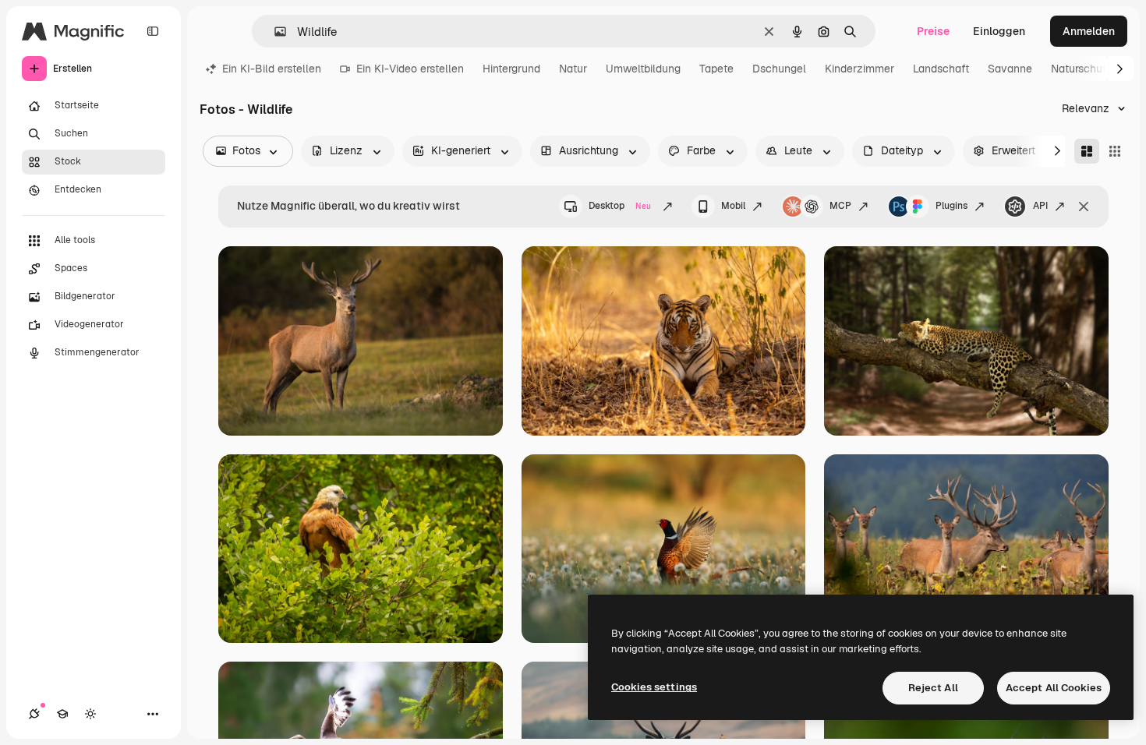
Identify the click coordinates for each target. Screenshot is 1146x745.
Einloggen (999, 31)
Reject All (933, 687)
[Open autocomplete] (274, 31)
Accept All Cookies (1054, 687)
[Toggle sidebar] (152, 31)
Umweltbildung (643, 69)
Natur (573, 69)
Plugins (951, 205)
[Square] (1114, 151)
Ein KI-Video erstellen (410, 69)
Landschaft (941, 69)
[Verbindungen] (34, 713)
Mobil (733, 205)
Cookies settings (654, 687)
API (1040, 205)
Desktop (620, 205)
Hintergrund (511, 69)
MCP (840, 205)
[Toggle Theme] (90, 713)
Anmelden (1089, 31)
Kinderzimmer (859, 69)
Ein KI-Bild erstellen (271, 69)
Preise (933, 31)
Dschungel (779, 69)
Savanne (1010, 69)
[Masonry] (1086, 151)
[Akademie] (62, 713)
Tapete (716, 69)
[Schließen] (1083, 206)
